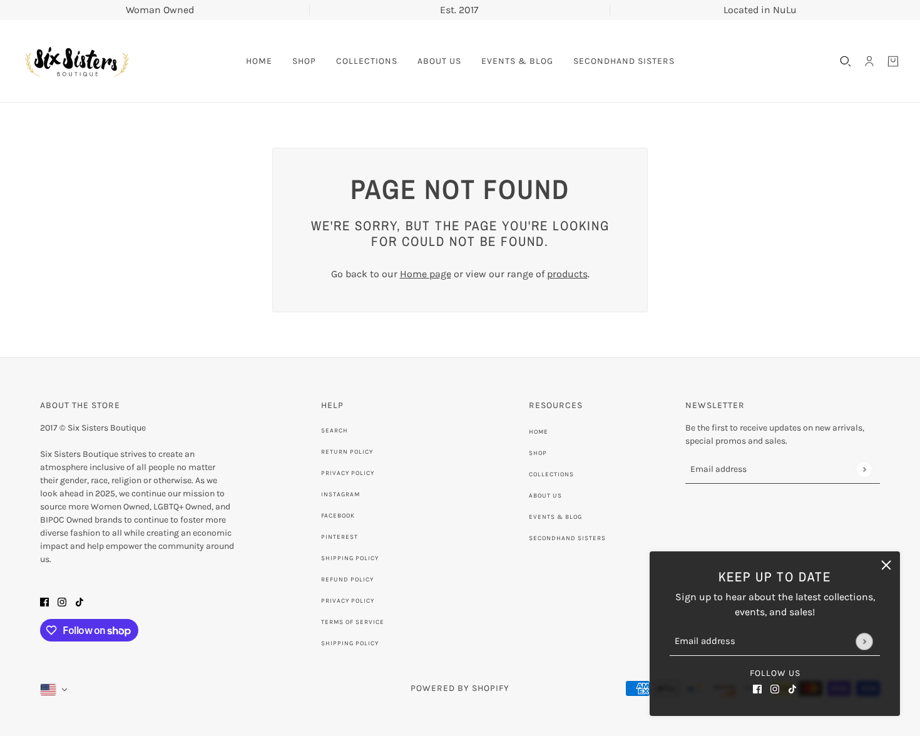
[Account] (869, 61)
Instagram (340, 494)
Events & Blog (555, 517)
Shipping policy (350, 643)
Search (334, 430)
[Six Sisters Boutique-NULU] (76, 61)
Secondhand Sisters (567, 538)
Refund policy (347, 579)
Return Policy (347, 452)
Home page (425, 274)
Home (538, 432)
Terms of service (352, 622)
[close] (886, 565)
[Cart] (893, 61)
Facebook (338, 515)
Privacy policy (347, 601)
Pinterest (339, 537)
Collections (551, 474)
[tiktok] (792, 688)
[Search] (845, 61)
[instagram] (774, 688)
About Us (545, 495)
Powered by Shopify (460, 688)
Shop (538, 453)
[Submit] (864, 641)
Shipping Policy (350, 558)
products (567, 274)
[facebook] (757, 688)
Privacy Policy (347, 473)
